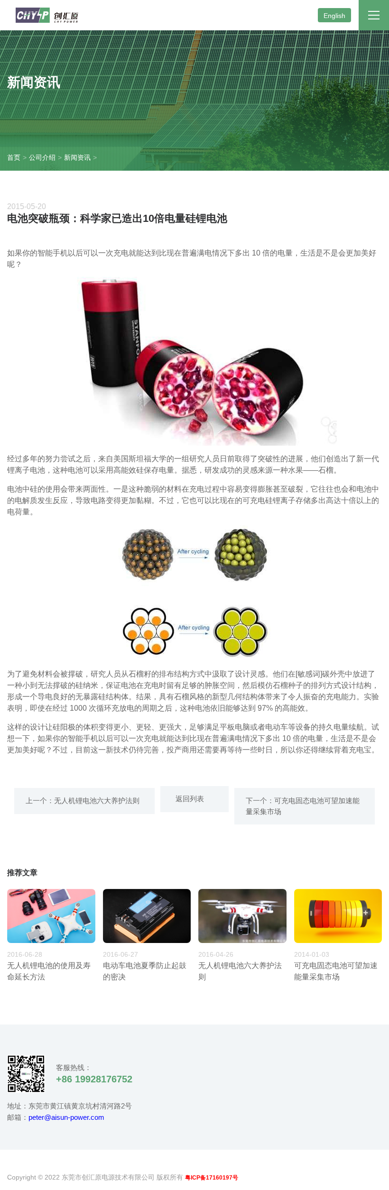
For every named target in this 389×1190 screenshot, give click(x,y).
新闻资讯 (77, 157)
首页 (13, 157)
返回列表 (188, 799)
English (334, 15)
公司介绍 (42, 157)
